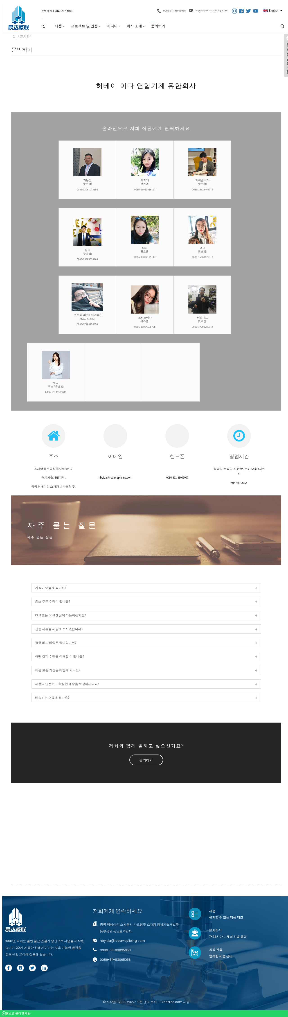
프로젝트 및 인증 (84, 26)
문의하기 (158, 26)
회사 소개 (134, 26)
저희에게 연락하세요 (117, 911)
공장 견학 (215, 949)
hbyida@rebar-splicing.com (211, 10)
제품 (58, 26)
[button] (146, 760)
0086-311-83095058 (174, 10)
